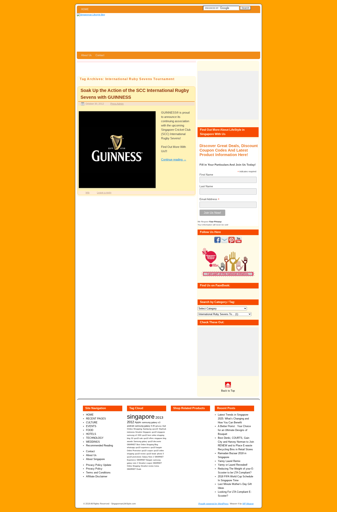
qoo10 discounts (154, 441)
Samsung (147, 429)
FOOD (89, 430)
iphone (158, 426)
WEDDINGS (93, 441)
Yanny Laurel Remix (229, 461)
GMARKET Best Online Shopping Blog (142, 445)
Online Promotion (134, 451)
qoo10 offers (149, 438)
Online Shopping (134, 429)
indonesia (131, 432)
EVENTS (91, 426)
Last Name (206, 186)
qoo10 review (140, 454)
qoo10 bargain (156, 447)
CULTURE (92, 422)
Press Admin (117, 103)
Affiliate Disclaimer (96, 476)
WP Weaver (248, 503)
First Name (206, 174)
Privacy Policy (94, 468)
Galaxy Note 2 (148, 457)
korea (156, 466)
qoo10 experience (143, 447)
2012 (130, 422)
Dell (164, 426)
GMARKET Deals (134, 469)
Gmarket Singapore (143, 432)
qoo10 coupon (147, 451)
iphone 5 (160, 454)
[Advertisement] (228, 95)
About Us (86, 55)
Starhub (162, 429)
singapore (141, 416)
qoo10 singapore (158, 432)
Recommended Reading (99, 445)
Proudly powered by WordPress (213, 503)
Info (88, 192)
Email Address (209, 199)
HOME (85, 9)
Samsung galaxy (140, 441)
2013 (159, 417)
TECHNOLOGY (95, 437)
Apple (138, 422)
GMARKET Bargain (144, 460)
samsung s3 (132, 435)
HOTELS (91, 434)
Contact (100, 55)
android (130, 426)
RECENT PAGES (96, 418)
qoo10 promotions (134, 457)
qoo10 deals (151, 454)
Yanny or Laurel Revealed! (232, 464)
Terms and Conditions (98, 472)
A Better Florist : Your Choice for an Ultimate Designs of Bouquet (234, 430)
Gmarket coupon (145, 463)
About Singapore (95, 459)
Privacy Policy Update (98, 464)
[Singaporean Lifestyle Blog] (168, 32)
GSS (139, 435)
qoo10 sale (138, 438)
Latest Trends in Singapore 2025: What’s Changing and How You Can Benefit (233, 418)
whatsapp (131, 447)
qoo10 (155, 429)
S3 (132, 438)
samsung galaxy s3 (151, 422)
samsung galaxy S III (145, 426)
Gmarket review (147, 466)
